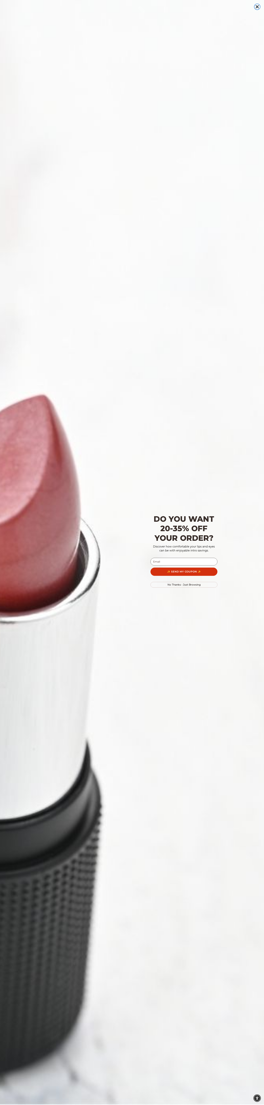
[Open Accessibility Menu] (257, 1098)
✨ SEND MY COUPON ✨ (184, 571)
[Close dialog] (257, 7)
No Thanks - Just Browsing (184, 584)
